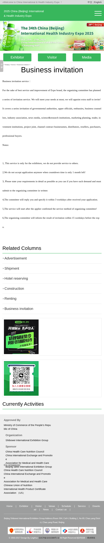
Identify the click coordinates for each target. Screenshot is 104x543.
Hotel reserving (16, 278)
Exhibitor (17, 57)
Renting (10, 298)
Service (13, 64)
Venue (52, 506)
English (98, 2)
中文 (90, 2)
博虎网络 (91, 538)
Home (9, 506)
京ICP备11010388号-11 (49, 538)
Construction (14, 288)
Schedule (66, 506)
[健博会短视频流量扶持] (21, 336)
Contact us (61, 509)
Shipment (11, 268)
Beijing (7, 64)
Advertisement (15, 258)
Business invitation (23, 64)
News (46, 509)
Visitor (52, 57)
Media (86, 57)
